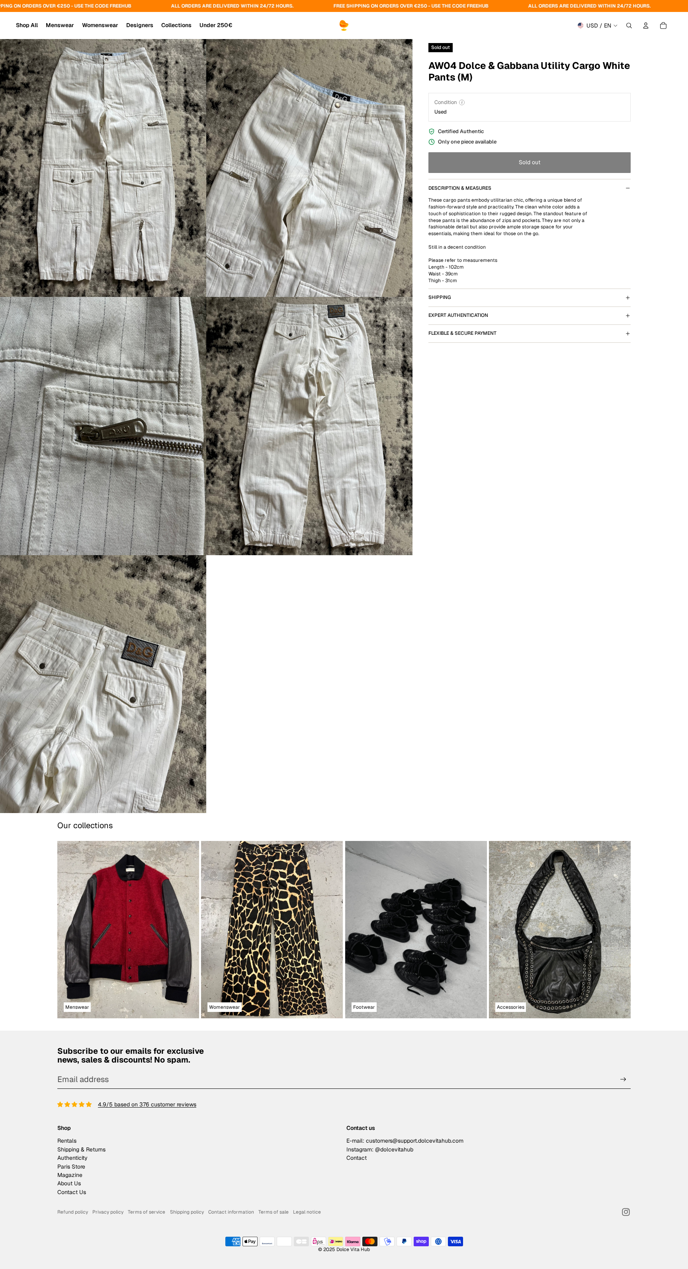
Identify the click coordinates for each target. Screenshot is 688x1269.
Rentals (66, 1140)
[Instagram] (626, 1212)
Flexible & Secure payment (462, 333)
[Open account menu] (646, 25)
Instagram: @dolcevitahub (379, 1149)
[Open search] (629, 25)
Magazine (69, 1175)
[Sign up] (623, 1079)
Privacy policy (107, 1212)
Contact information (231, 1212)
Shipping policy (187, 1212)
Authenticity (72, 1157)
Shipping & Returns (81, 1149)
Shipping (439, 297)
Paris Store (71, 1166)
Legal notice (307, 1212)
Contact (356, 1157)
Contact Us (71, 1192)
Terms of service (146, 1212)
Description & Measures (459, 188)
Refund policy (72, 1212)
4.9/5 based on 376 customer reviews (147, 1104)
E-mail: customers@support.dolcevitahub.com (404, 1140)
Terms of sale (273, 1212)
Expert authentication (458, 315)
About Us (69, 1183)
